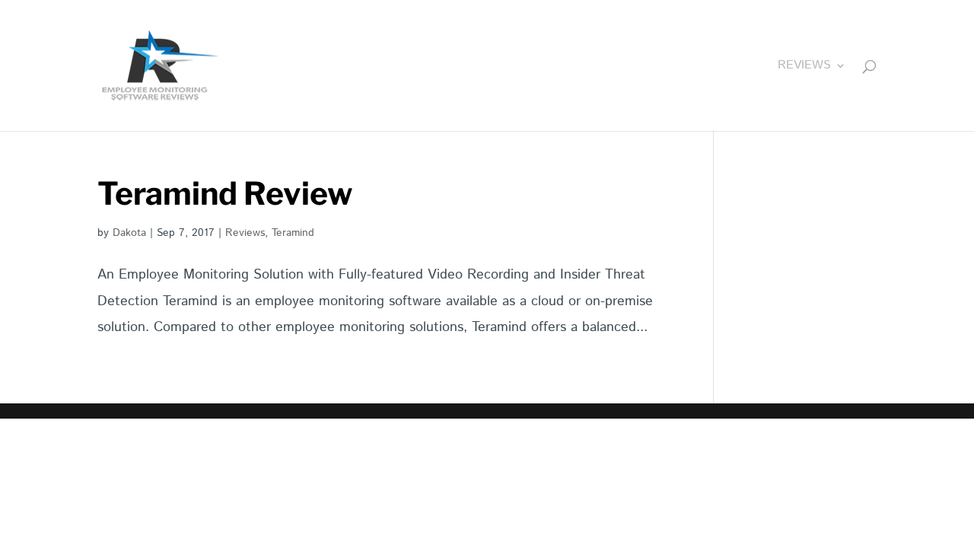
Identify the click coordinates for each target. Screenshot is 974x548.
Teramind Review (225, 193)
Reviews (804, 67)
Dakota (129, 233)
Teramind (293, 233)
